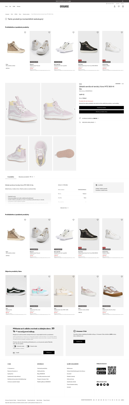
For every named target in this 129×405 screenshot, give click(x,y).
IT (108, 400)
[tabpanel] (64, 194)
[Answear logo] (64, 6)
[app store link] (101, 372)
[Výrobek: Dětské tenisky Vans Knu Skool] (113, 291)
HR (103, 400)
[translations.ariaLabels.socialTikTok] (107, 384)
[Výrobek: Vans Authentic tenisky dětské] (88, 291)
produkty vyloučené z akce (27, 339)
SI (114, 400)
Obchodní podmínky (42, 368)
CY (96, 400)
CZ (98, 400)
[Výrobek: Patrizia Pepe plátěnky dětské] (113, 47)
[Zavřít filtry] (122, 1)
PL (110, 400)
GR (101, 400)
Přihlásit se (49, 352)
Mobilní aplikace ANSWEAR (44, 381)
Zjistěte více (79, 341)
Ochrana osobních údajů (14, 381)
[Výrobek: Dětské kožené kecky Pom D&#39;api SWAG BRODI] (88, 47)
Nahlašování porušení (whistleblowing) (17, 379)
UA (119, 400)
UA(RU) (122, 400)
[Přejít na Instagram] (101, 384)
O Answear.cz (11, 368)
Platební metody (71, 376)
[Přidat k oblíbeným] (25, 32)
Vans (80, 84)
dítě (14, 6)
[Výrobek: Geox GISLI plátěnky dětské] (16, 47)
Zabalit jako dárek (71, 381)
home (18, 6)
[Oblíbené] (119, 6)
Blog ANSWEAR (41, 373)
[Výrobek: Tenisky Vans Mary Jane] (40, 291)
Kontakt (69, 387)
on (10, 6)
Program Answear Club (43, 379)
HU (106, 400)
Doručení (69, 373)
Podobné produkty (101, 107)
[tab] (26, 177)
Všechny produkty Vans (101, 111)
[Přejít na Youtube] (104, 384)
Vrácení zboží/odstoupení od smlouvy (76, 371)
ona (6, 6)
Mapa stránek (46, 400)
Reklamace (69, 368)
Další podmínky (41, 371)
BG (94, 400)
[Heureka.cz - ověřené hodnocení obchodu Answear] (99, 391)
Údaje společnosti (31, 400)
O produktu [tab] (11, 177)
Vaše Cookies (39, 400)
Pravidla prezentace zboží (43, 376)
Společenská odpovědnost (14, 376)
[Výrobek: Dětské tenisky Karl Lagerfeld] (64, 47)
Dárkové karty (70, 379)
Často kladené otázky (72, 384)
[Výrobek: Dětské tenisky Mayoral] (40, 47)
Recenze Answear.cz (13, 371)
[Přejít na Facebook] (98, 384)
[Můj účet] (114, 6)
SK (116, 400)
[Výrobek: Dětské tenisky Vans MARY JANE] (64, 291)
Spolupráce (10, 373)
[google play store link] (101, 369)
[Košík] (123, 6)
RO (112, 400)
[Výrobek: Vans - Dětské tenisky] (16, 291)
